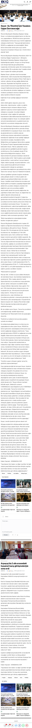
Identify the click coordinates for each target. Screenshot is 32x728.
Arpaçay (10, 677)
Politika (9, 473)
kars (21, 677)
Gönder (6, 535)
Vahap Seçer (24, 473)
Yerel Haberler (5, 477)
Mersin (3, 473)
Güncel (16, 677)
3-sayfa (3, 677)
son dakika (16, 473)
